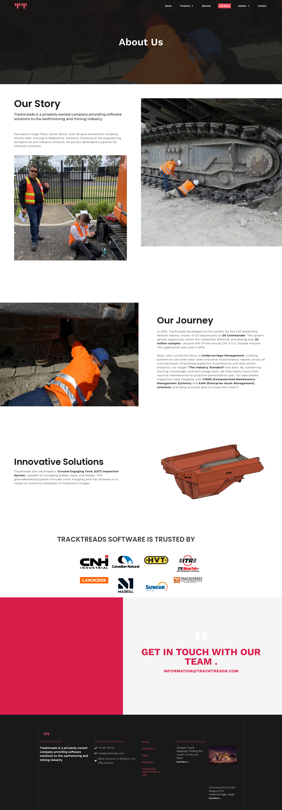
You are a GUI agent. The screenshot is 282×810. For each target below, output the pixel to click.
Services (206, 5)
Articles (242, 5)
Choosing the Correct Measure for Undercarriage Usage (222, 791)
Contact (262, 5)
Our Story (224, 5)
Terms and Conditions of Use (151, 772)
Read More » (182, 762)
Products (185, 5)
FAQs (145, 755)
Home (168, 5)
